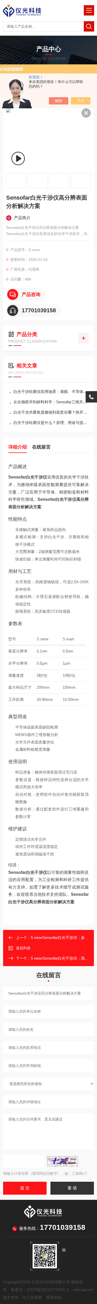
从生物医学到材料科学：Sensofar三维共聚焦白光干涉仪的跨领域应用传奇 (51, 402)
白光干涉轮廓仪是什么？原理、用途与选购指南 (51, 422)
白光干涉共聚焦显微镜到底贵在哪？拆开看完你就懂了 (51, 412)
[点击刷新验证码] (62, 1161)
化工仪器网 (32, 1297)
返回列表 (23, 948)
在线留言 (41, 447)
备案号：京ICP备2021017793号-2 (40, 1289)
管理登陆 (53, 1297)
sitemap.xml (83, 1289)
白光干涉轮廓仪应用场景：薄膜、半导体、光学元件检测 (51, 391)
